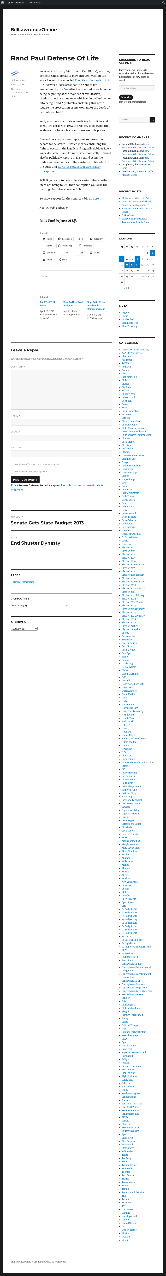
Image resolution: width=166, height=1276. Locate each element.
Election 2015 (129, 557)
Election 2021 (129, 592)
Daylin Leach (128, 499)
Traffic (125, 1178)
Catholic (126, 418)
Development (129, 527)
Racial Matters (129, 1045)
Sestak (125, 1120)
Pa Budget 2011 (129, 912)
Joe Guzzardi (128, 776)
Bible (124, 380)
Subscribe (126, 97)
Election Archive (130, 626)
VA (123, 1226)
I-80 (124, 752)
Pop (124, 1028)
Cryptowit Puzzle (130, 493)
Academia (127, 360)
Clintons (126, 452)
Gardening (127, 663)
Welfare (126, 1236)
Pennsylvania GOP (131, 981)
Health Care (128, 714)
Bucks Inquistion (130, 411)
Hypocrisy (127, 749)
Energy (125, 633)
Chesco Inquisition (131, 421)
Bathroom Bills (129, 377)
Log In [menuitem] (10, 2)
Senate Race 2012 (130, 1114)
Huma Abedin (129, 742)
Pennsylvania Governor (134, 984)
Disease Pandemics (132, 534)
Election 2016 (129, 561)
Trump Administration (133, 1192)
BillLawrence (18, 80)
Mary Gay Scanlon (131, 847)
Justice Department (132, 786)
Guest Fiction (129, 694)
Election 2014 (129, 554)
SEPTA (125, 1117)
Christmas (127, 445)
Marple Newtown (130, 844)
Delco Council (129, 513)
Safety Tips (127, 1079)
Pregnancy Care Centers (134, 1032)
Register (126, 312)
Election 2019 (129, 578)
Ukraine (126, 1213)
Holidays (126, 731)
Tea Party (126, 1158)
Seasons (126, 1100)
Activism (126, 366)
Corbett (125, 476)
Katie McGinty (129, 793)
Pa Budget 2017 (129, 933)
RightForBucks (129, 1076)
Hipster (126, 725)
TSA (124, 1195)
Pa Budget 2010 (129, 909)
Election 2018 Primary (133, 575)
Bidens (125, 383)
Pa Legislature (129, 943)
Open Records (129, 899)
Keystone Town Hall (132, 800)
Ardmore (126, 370)
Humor (125, 745)
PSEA (124, 1039)
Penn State (127, 960)
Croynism (127, 489)
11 (127, 264)
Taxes (125, 1155)
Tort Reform (128, 1175)
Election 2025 (129, 619)
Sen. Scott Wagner (131, 1107)
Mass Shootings (130, 851)
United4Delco (129, 1223)
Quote (125, 1042)
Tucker (125, 1199)
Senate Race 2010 (130, 1110)
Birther (125, 390)
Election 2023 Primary (133, 609)
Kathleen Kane (129, 789)
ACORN (125, 363)
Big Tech (126, 387)
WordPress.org (129, 326)
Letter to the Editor (131, 824)
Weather (126, 1233)
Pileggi (125, 1011)
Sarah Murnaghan (131, 1093)
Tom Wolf (127, 1168)
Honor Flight (128, 735)
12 (132, 264)
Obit (124, 892)
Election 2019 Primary (133, 581)
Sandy (125, 1090)
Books (125, 404)
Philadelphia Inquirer (133, 1008)
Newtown (127, 885)
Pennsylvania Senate (132, 994)
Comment (18, 366)
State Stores (128, 1148)
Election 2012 (129, 547)
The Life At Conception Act (92, 80)
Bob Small (127, 401)
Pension (126, 998)
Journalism (127, 783)
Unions (125, 1219)
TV (123, 1206)
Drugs (125, 540)
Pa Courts (126, 936)
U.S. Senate (127, 1209)
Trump (125, 1189)
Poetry (125, 1018)
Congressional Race (132, 465)
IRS (123, 769)
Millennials (127, 861)
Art (123, 373)
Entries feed (128, 319)
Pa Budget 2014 (129, 923)
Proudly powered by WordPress (50, 1261)
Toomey (126, 1172)
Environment (129, 636)
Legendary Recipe (131, 813)
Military (126, 858)
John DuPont (128, 779)
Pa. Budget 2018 (130, 957)
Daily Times (128, 496)
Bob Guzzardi (129, 397)
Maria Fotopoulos (131, 841)
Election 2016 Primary (133, 564)
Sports (125, 1134)
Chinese (126, 438)
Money (125, 865)
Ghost (125, 670)
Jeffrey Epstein (129, 772)
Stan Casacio (128, 1141)
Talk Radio (127, 1151)
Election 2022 (129, 598)
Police (125, 1021)
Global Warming (130, 673)
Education (127, 544)
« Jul (126, 288)
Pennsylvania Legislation (135, 987)
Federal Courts (129, 643)
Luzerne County (130, 834)
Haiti (124, 701)
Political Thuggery (131, 1025)
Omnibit (126, 895)
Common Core (129, 459)
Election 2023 (129, 605)
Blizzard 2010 (129, 394)
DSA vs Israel (128, 215)
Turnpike (126, 1202)
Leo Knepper (128, 820)
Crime (125, 486)
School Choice (129, 1097)
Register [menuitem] (19, 2)
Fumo (125, 656)
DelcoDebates (129, 520)
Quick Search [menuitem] (34, 2)
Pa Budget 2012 (129, 916)
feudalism (127, 646)
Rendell (126, 1062)
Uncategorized (129, 1216)
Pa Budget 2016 (129, 929)
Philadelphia (128, 1004)
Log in (125, 316)
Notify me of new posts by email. (32, 471)
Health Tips (128, 718)
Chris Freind (128, 441)
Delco (125, 510)
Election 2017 (129, 568)
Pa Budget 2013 (129, 919)
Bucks (125, 407)
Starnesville (128, 1144)
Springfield (127, 1137)
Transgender (128, 1182)
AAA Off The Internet (132, 353)
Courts (125, 482)
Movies (125, 871)
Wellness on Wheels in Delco (136, 198)
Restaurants (128, 1069)
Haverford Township (132, 711)
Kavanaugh (127, 796)
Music (125, 875)
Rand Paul (127, 1049)
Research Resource (131, 1066)
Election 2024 (129, 612)
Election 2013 (128, 551)
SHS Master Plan (130, 1127)
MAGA (125, 837)
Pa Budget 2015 (129, 926)
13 (137, 264)
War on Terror (129, 1230)
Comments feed (130, 323)
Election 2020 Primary (133, 588)
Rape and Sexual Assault (134, 1052)
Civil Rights (127, 448)
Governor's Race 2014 (133, 684)
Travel (125, 1185)
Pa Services (127, 953)
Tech (124, 1161)
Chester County (129, 424)
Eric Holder (127, 639)
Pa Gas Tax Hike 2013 (132, 940)
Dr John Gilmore (130, 537)
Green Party (128, 687)
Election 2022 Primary (133, 602)
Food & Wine (128, 650)
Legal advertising (130, 810)
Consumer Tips (129, 472)
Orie (124, 905)
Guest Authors (129, 691)
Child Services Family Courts (136, 435)
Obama (125, 888)
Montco (126, 868)
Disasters (126, 530)
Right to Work (129, 1073)
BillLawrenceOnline (34, 29)
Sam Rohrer (128, 1086)
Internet (126, 766)
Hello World (128, 721)
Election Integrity (131, 629)
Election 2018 (129, 571)
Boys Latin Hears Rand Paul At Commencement (96, 305)
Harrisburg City (130, 708)
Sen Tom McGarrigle (132, 1103)
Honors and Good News (134, 738)
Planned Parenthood (132, 1015)
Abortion (15, 89)
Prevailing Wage (130, 1035)
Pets (124, 1001)
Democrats (127, 523)
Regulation (127, 1056)
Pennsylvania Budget (132, 963)
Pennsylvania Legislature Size (137, 991)
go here (94, 198)
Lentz (125, 817)
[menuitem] (3, 2)
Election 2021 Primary (133, 595)
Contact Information (24, 582)
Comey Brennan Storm (133, 455)
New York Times (130, 882)
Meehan (126, 854)
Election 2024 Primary (133, 615)
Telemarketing (129, 1165)
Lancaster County (131, 803)
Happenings (128, 704)
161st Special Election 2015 (135, 349)
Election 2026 (129, 622)
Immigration (128, 759)
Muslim (126, 878)
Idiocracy (126, 755)
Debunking (127, 506)
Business (126, 414)
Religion (126, 1059)
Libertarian (17, 92)
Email (15, 431)
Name (15, 415)
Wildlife (126, 1240)
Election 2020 (129, 585)
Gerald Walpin (129, 667)
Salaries (126, 1083)
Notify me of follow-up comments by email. (37, 464)
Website (16, 447)
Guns (124, 697)
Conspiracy (127, 469)
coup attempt (128, 479)
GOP (124, 677)
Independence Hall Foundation (138, 762)
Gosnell (126, 680)
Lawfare (126, 807)
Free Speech (128, 653)
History (126, 728)
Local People (128, 830)
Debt (124, 503)
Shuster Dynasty (130, 1131)
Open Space (128, 902)
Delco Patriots (129, 517)
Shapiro (126, 1124)
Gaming (126, 660)
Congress (126, 462)
